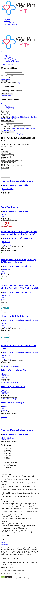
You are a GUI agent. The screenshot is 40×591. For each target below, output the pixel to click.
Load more (4, 417)
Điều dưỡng (4, 543)
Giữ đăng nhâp (7, 77)
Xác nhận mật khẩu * (7, 115)
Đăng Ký (19, 83)
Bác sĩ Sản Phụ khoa (10, 207)
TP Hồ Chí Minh (6, 245)
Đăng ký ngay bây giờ (7, 120)
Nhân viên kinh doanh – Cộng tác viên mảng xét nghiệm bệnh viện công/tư (19, 232)
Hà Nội (3, 273)
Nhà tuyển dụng (9, 108)
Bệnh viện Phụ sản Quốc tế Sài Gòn (17, 185)
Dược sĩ (4, 374)
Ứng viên (7, 106)
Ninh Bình (4, 377)
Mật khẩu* (4, 113)
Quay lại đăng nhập (6, 95)
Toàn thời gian (5, 190)
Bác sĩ (4, 215)
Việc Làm (7, 21)
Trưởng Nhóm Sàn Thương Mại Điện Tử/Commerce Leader (18, 260)
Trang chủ (7, 19)
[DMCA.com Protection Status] (6, 578)
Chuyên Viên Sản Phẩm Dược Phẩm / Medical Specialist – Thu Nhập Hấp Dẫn (20, 286)
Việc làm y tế (6, 242)
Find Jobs (4, 151)
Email (2, 73)
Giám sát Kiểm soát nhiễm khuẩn (17, 181)
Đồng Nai (4, 410)
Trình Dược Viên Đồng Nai (13, 402)
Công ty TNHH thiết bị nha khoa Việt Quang (20, 320)
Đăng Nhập (20, 134)
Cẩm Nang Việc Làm (10, 24)
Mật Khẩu (4, 75)
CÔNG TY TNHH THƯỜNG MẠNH (17, 238)
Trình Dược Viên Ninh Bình (14, 370)
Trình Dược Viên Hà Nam (13, 386)
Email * (3, 111)
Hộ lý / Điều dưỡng (8, 189)
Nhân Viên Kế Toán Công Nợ (14, 316)
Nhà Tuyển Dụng (9, 22)
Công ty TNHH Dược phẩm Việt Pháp (18, 266)
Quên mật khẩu (5, 79)
